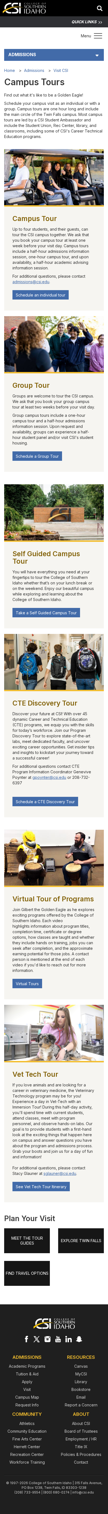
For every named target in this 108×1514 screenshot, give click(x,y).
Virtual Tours (27, 983)
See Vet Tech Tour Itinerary (41, 1186)
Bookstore (81, 1389)
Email (81, 1397)
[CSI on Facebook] (26, 1339)
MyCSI (81, 1374)
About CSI (81, 1423)
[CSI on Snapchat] (79, 1339)
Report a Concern (81, 1405)
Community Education (27, 1431)
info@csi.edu (83, 1492)
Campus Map (27, 1397)
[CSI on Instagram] (47, 1339)
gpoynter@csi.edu (49, 777)
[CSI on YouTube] (58, 1339)
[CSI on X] (37, 1339)
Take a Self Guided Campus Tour (46, 612)
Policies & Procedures (81, 1454)
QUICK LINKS (83, 21)
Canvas (81, 1366)
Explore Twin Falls (81, 1240)
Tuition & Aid (27, 1374)
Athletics (27, 1423)
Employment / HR (81, 1439)
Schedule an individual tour (40, 295)
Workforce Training (27, 1462)
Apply (27, 1381)
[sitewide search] (99, 8)
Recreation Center (27, 1454)
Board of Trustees (81, 1431)
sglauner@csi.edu (59, 1173)
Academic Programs (27, 1366)
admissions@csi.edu (30, 281)
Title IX (81, 1446)
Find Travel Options (27, 1273)
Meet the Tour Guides (27, 1240)
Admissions (22, 54)
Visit (27, 1389)
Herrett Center (27, 1446)
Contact (81, 1462)
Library (81, 1381)
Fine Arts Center (27, 1439)
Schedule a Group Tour (37, 456)
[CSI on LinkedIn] (68, 1339)
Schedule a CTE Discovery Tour (45, 801)
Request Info (27, 1405)
